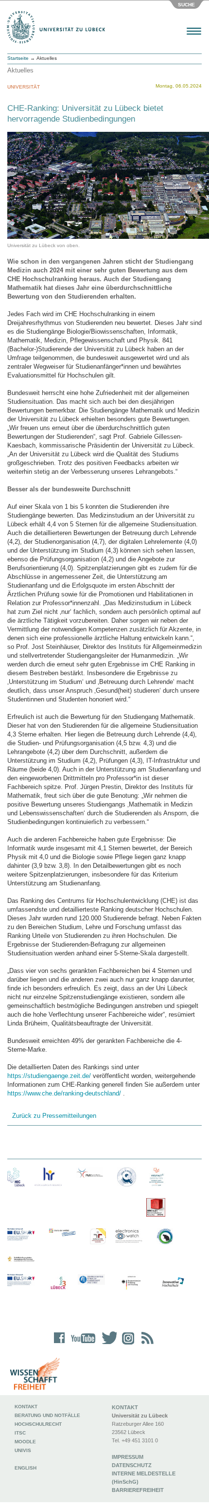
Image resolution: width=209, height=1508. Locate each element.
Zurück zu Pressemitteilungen (54, 1115)
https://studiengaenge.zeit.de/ (49, 1075)
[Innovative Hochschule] (172, 1282)
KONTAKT (125, 1407)
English (26, 1468)
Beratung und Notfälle (47, 1415)
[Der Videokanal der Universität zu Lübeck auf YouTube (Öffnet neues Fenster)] (81, 1344)
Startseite (18, 58)
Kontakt (26, 1406)
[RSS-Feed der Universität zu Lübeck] (146, 1344)
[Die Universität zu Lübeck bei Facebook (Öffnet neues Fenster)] (59, 1344)
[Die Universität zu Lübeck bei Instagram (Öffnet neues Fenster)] (126, 1344)
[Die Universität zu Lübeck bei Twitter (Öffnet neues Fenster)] (107, 1344)
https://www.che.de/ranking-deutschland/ (64, 1093)
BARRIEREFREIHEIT (138, 1490)
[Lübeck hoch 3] (58, 1283)
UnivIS (23, 1450)
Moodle (25, 1441)
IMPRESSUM (127, 1457)
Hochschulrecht (38, 1424)
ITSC (20, 1433)
